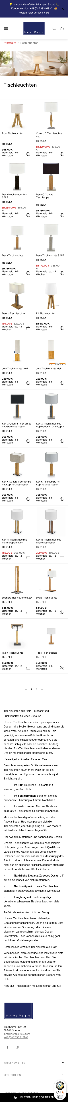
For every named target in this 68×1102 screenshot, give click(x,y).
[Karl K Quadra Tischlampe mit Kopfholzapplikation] (17, 463)
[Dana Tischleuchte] (17, 237)
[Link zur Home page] (18, 1011)
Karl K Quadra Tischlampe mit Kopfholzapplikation (16, 483)
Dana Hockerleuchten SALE (14, 196)
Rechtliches (12, 1075)
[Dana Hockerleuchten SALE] (17, 176)
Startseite (10, 43)
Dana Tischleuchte (12, 255)
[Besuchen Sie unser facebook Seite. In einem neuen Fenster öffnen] (8, 1047)
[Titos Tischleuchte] (51, 635)
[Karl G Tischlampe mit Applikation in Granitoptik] (51, 405)
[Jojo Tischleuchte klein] (51, 350)
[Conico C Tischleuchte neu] (51, 115)
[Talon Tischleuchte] (17, 635)
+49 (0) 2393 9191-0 (16, 1037)
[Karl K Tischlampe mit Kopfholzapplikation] (51, 463)
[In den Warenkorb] (28, 328)
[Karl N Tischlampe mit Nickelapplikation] (51, 521)
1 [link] (31, 689)
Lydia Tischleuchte (46, 597)
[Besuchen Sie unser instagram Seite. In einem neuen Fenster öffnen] (17, 1047)
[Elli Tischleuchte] (51, 295)
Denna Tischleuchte (13, 313)
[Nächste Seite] (42, 692)
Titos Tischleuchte (46, 652)
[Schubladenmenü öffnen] (6, 28)
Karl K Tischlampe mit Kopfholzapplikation (48, 483)
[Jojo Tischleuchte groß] (17, 350)
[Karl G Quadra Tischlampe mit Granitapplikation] (17, 405)
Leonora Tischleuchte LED (17, 597)
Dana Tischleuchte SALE (50, 255)
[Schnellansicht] (28, 154)
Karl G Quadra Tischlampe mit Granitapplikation (16, 425)
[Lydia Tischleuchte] (51, 580)
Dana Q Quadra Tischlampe (44, 196)
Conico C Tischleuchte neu (49, 135)
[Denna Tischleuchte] (17, 295)
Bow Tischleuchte (12, 133)
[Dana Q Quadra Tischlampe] (51, 176)
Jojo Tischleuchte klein (49, 368)
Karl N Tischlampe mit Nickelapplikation (48, 541)
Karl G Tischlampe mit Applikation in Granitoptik (50, 425)
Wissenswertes (14, 1062)
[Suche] (54, 28)
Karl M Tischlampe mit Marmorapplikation (14, 541)
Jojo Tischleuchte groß (15, 368)
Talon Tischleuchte (12, 652)
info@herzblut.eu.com (17, 1033)
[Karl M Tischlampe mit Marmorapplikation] (17, 521)
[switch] (60, 1097)
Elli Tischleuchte (45, 313)
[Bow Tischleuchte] (17, 115)
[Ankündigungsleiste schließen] (62, 8)
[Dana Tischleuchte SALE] (51, 237)
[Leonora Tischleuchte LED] (17, 580)
